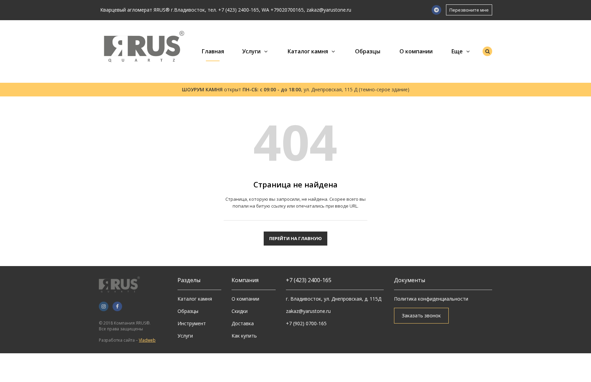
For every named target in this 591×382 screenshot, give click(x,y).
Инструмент (192, 323)
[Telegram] (436, 10)
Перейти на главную (295, 238)
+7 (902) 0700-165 (306, 323)
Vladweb (147, 340)
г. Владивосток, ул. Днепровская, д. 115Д (333, 298)
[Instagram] (103, 306)
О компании (416, 51)
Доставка (243, 323)
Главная (213, 51)
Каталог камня (308, 51)
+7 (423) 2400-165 (238, 9)
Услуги (251, 51)
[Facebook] (117, 306)
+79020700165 (287, 9)
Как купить (244, 335)
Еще (457, 51)
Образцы (367, 51)
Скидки (240, 311)
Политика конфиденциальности (431, 298)
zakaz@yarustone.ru (328, 9)
